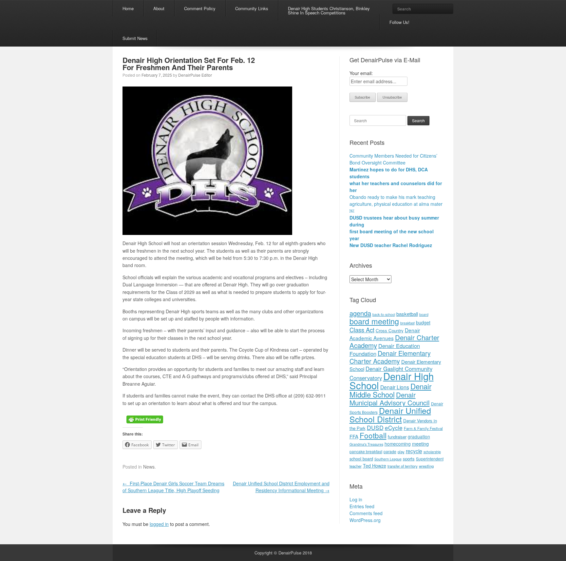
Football (373, 435)
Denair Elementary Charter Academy (390, 357)
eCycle (394, 427)
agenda (360, 313)
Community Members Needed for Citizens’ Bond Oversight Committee (393, 159)
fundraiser (397, 437)
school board (361, 458)
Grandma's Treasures (366, 444)
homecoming (398, 443)
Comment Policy (200, 8)
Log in (355, 499)
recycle (414, 451)
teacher (355, 466)
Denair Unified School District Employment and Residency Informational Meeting (281, 486)
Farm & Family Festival (423, 428)
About (158, 8)
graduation (419, 436)
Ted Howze (374, 465)
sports (409, 458)
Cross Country (390, 330)
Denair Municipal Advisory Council (389, 398)
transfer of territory (402, 466)
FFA (353, 436)
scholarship (432, 451)
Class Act (361, 329)
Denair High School (391, 380)
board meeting (374, 321)
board (423, 314)
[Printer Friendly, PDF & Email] (144, 419)
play (401, 451)
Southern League (388, 458)
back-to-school (383, 314)
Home (128, 8)
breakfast (407, 322)
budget (423, 322)
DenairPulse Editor (195, 75)
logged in (159, 524)
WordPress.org (365, 520)
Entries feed (361, 506)
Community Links (251, 8)
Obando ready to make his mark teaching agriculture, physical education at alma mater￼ (396, 204)
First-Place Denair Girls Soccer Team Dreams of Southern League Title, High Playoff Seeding (173, 486)
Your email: (361, 73)
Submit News (135, 38)
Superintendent (429, 458)
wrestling (426, 466)
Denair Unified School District (390, 414)
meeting (420, 443)
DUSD (375, 427)
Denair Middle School (390, 390)
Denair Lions (394, 387)
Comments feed (366, 513)
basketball (407, 313)
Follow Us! (399, 22)
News (149, 466)
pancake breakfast (365, 451)
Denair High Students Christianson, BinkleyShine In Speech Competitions (329, 10)
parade (390, 451)
